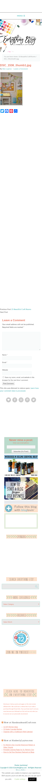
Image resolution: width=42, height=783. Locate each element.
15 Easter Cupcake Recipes (12, 729)
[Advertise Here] (20, 696)
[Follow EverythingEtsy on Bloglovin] (21, 512)
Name (5, 355)
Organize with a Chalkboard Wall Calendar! (18, 732)
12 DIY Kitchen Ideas (10, 727)
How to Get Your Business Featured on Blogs (18, 752)
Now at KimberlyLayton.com (18, 740)
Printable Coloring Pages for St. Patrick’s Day (18, 750)
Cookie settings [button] (19, 779)
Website (5, 370)
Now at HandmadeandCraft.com (20, 722)
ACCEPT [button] (32, 779)
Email (4, 362)
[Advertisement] (21, 211)
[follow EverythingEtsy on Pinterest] (21, 653)
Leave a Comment (21, 69)
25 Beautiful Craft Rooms (21, 309)
